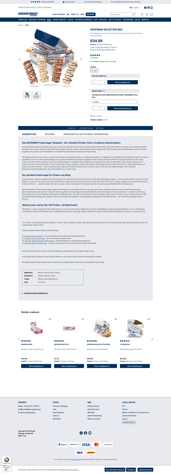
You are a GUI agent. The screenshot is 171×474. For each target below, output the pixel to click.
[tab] (31, 134)
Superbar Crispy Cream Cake (34, 238)
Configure (130, 470)
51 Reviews (94, 57)
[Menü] (10, 457)
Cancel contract (128, 422)
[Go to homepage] (28, 14)
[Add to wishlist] (49, 318)
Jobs (82, 14)
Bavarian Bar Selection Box (98, 344)
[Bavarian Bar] (36, 328)
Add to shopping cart (122, 82)
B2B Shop (90, 14)
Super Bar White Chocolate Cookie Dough (39, 241)
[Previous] (19, 59)
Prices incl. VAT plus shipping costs (102, 49)
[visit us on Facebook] (148, 7)
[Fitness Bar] (135, 328)
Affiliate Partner (93, 406)
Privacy (125, 409)
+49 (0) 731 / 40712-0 (31, 406)
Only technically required (115, 470)
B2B (67, 14)
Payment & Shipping (60, 406)
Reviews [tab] (49, 134)
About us (75, 14)
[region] (50, 63)
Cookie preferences (129, 416)
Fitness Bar (125, 344)
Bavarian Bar (26, 344)
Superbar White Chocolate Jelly (35, 243)
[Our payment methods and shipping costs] (85, 445)
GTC (123, 406)
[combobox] (120, 14)
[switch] (7, 469)
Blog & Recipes (59, 14)
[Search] (133, 14)
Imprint (124, 419)
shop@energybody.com (32, 409)
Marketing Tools (93, 409)
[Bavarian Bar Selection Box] (102, 328)
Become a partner (94, 419)
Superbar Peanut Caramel (33, 236)
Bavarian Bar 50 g (61, 344)
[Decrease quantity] (94, 82)
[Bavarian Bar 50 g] (69, 328)
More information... (72, 470)
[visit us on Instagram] (145, 7)
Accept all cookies (145, 470)
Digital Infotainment (94, 416)
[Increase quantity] (105, 82)
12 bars (94, 71)
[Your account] (146, 13)
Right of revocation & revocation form (135, 412)
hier (92, 251)
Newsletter (57, 419)
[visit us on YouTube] (151, 7)
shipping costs (75, 459)
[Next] (81, 59)
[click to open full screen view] (50, 59)
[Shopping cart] (152, 14)
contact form (30, 412)
